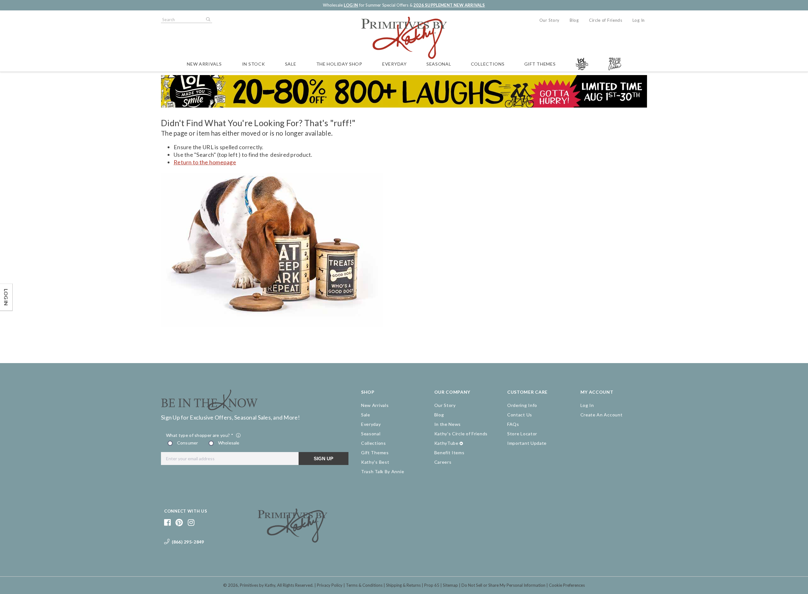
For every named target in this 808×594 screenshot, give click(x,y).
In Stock (253, 64)
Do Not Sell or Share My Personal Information (503, 585)
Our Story (549, 20)
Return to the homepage (205, 162)
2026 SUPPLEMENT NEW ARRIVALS (449, 5)
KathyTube (446, 443)
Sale (290, 64)
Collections (488, 64)
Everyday (394, 64)
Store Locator (522, 433)
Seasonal (438, 64)
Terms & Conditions (364, 585)
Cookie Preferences (567, 585)
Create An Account (601, 414)
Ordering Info (522, 405)
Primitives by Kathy (257, 585)
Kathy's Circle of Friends (461, 433)
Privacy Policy (329, 585)
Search (207, 19)
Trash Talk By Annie (382, 471)
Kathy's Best (375, 462)
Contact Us (519, 414)
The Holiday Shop (339, 64)
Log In (639, 20)
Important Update (527, 443)
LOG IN (351, 5)
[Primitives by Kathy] (292, 540)
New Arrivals (204, 64)
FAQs (513, 424)
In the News (447, 424)
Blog (574, 20)
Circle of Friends (605, 20)
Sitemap (450, 585)
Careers (443, 462)
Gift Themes (540, 64)
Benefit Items (449, 452)
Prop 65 (431, 585)
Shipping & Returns (403, 585)
